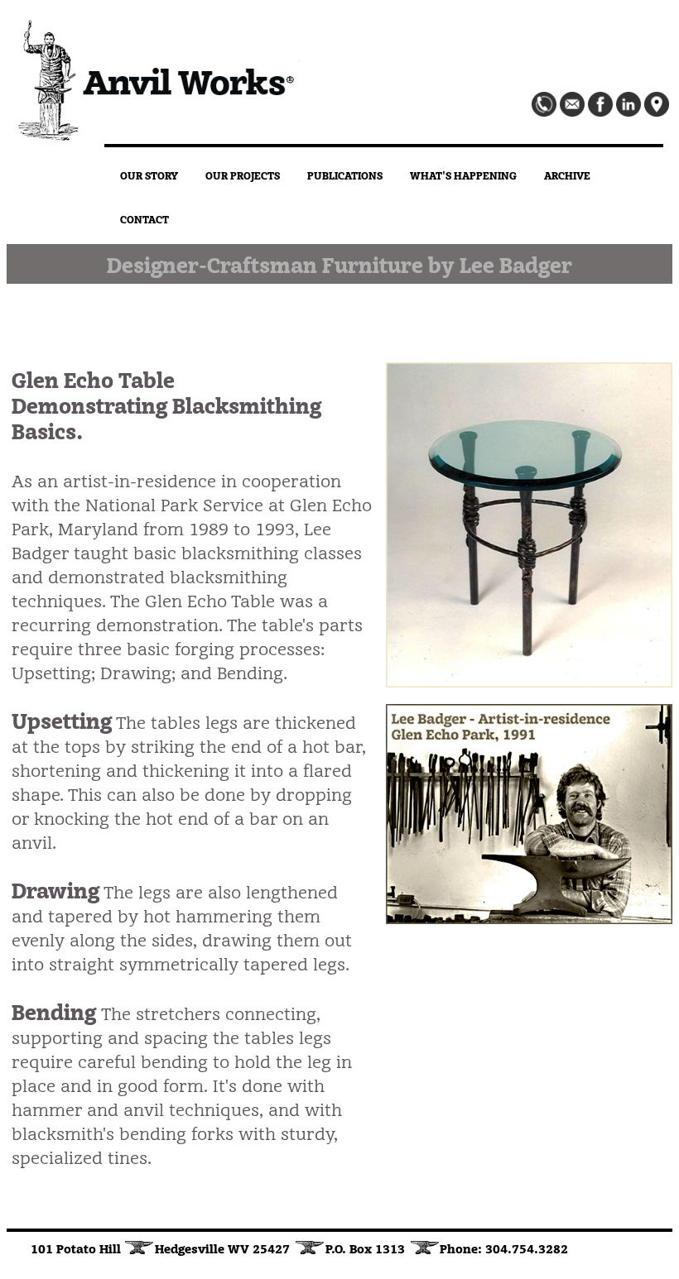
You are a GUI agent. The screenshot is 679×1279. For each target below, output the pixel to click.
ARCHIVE (567, 175)
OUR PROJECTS (242, 175)
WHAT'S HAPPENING (463, 175)
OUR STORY (149, 175)
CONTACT (144, 219)
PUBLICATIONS (345, 175)
